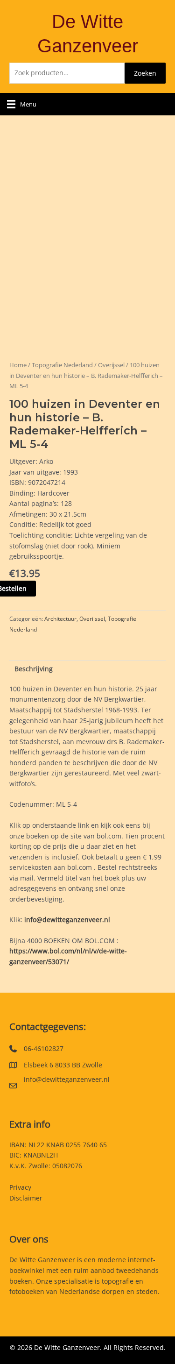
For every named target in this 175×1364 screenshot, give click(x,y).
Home (18, 365)
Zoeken (145, 73)
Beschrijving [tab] (33, 668)
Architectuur (60, 619)
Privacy (20, 1187)
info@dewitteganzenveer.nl (67, 919)
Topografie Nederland (62, 365)
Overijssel (111, 365)
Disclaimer (25, 1198)
